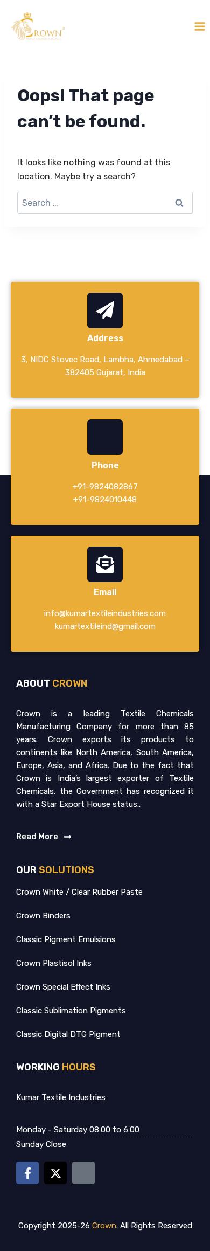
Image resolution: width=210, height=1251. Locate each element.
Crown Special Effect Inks (63, 987)
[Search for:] (105, 203)
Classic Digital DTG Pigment (68, 1034)
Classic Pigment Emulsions (66, 939)
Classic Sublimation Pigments (71, 1010)
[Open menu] (199, 26)
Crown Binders (43, 916)
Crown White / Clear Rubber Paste (79, 892)
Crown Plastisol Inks (54, 963)
